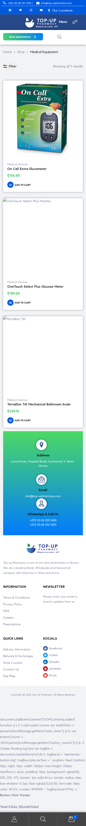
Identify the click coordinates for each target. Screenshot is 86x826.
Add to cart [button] (23, 184)
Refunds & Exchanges (18, 656)
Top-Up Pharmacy (42, 694)
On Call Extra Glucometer (27, 169)
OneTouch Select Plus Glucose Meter (35, 287)
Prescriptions (11, 624)
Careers (8, 617)
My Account (14, 819)
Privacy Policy (12, 604)
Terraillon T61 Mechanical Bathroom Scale (39, 404)
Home (7, 52)
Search (43, 819)
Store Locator (13, 663)
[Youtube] (41, 10)
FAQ (6, 611)
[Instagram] (31, 10)
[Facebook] (10, 10)
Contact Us (11, 669)
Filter (12, 66)
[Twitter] (20, 10)
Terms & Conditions (16, 597)
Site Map (9, 676)
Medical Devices (17, 164)
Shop (21, 52)
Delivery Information (16, 649)
